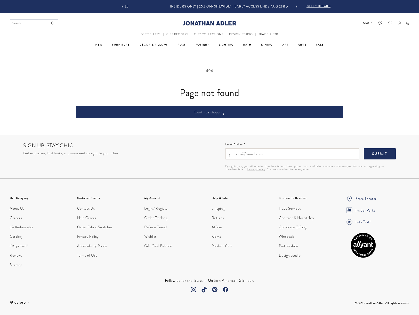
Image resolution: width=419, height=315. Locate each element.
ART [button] (285, 45)
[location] (380, 23)
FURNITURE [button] (121, 45)
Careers (16, 217)
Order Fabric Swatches (95, 227)
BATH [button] (247, 45)
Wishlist (150, 236)
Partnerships (288, 246)
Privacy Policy (256, 169)
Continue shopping (209, 112)
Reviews (16, 255)
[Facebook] (225, 289)
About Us (17, 208)
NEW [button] (98, 45)
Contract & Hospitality (296, 217)
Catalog (16, 236)
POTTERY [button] (202, 45)
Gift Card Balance (158, 246)
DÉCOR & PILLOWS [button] (153, 45)
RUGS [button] (181, 45)
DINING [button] (267, 45)
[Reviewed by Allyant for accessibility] (363, 245)
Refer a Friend (155, 227)
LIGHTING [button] (226, 45)
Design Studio (289, 255)
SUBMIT (379, 154)
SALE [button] (320, 45)
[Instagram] (193, 289)
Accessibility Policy (92, 246)
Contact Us (86, 208)
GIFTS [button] (302, 45)
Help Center (87, 217)
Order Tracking (155, 217)
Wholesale (286, 236)
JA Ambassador (21, 227)
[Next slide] (296, 6)
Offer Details (318, 6)
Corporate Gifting (292, 227)
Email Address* (235, 145)
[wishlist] (390, 23)
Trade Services (290, 208)
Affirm (217, 227)
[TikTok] (204, 289)
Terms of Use (87, 255)
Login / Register (156, 208)
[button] (150, 34)
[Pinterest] (214, 289)
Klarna (216, 236)
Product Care (222, 246)
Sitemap (16, 264)
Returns (218, 217)
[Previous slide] (122, 6)
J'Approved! (19, 246)
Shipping (218, 208)
